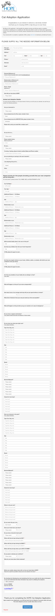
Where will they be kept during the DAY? (14, 538)
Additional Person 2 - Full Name (12, 210)
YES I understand (10, 581)
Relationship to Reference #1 (11, 80)
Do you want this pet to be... (11, 522)
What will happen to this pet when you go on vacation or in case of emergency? (23, 305)
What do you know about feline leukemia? (14, 559)
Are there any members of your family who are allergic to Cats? (19, 275)
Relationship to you (9, 204)
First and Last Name (7, 48)
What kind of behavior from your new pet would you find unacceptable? (21, 297)
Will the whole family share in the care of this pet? (16, 241)
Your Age (6, 189)
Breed (5, 362)
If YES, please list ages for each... (12, 252)
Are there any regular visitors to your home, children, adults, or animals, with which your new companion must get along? (27, 260)
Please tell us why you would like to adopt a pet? (16, 124)
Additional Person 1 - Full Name (12, 194)
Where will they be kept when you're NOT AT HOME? (17, 548)
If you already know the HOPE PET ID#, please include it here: (19, 119)
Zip (42, 55)
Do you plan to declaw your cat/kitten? (13, 554)
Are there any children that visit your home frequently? (17, 246)
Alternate (6, 62)
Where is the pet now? (9, 505)
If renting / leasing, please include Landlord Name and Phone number (21, 151)
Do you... (6, 146)
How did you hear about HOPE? (12, 93)
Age (5, 199)
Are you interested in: (9, 107)
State (25, 55)
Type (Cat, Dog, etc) (9, 327)
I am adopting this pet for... (10, 161)
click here (33, 34)
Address (6, 52)
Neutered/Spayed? (8, 379)
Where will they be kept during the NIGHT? (15, 543)
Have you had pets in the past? (12, 415)
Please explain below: (9, 139)
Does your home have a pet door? (12, 527)
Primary (6, 59)
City (5, 55)
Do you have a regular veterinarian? (17, 314)
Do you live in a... (8, 132)
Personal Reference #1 (17, 74)
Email (6, 66)
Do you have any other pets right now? (13, 324)
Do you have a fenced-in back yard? (13, 533)
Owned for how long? (9, 397)
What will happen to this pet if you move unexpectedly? (18, 284)
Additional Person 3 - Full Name (12, 225)
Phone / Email (7, 87)
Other (5, 168)
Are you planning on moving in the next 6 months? (16, 156)
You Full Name (8, 183)
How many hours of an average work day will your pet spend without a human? (23, 292)
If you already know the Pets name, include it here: (16, 114)
